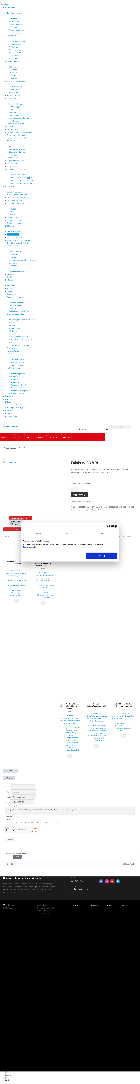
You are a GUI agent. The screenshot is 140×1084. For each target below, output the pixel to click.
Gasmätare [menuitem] (13, 72)
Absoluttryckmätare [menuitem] (16, 146)
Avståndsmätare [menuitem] (13, 163)
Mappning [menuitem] (11, 274)
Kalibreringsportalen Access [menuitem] (19, 311)
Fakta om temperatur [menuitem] (17, 373)
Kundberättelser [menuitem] (13, 351)
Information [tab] (70, 534)
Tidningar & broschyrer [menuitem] (15, 408)
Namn (8, 787)
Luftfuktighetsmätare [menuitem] (17, 41)
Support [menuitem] (10, 291)
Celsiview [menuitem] (12, 308)
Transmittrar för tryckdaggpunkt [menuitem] (21, 177)
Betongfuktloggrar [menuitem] (16, 50)
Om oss (75, 905)
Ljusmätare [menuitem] (13, 78)
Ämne (7, 802)
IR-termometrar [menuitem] (15, 21)
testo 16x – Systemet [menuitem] (15, 200)
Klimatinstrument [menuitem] (16, 89)
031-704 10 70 (55, 437)
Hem (7, 448)
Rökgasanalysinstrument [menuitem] (16, 138)
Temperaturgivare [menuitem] (15, 33)
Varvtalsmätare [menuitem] (13, 158)
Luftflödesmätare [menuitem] (15, 87)
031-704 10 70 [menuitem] (12, 396)
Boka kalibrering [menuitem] (13, 234)
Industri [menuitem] (12, 325)
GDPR (8, 819)
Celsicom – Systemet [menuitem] (15, 217)
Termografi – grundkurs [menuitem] (17, 362)
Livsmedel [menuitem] (12, 334)
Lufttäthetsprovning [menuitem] (16, 365)
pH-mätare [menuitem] (11, 126)
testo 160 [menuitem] (12, 209)
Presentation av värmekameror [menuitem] (20, 339)
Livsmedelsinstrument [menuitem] (15, 124)
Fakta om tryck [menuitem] (14, 382)
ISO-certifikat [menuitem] (12, 416)
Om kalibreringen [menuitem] (13, 231)
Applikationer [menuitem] (12, 348)
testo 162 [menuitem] (12, 212)
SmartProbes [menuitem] (12, 166)
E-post (8, 797)
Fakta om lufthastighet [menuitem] (17, 385)
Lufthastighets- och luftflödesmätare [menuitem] (23, 260)
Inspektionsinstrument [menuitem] (16, 160)
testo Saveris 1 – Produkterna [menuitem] (18, 197)
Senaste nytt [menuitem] (12, 294)
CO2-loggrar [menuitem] (13, 70)
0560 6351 (130, 507)
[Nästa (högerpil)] (136, 542)
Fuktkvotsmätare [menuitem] (15, 44)
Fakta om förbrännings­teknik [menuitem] (20, 391)
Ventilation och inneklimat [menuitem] (19, 345)
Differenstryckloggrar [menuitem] (17, 152)
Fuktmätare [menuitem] (13, 254)
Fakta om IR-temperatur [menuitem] (18, 376)
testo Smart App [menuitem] (15, 305)
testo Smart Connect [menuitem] (17, 302)
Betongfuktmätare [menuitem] (16, 53)
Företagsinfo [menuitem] (10, 410)
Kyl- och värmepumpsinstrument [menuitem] (19, 132)
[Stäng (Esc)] (137, 2)
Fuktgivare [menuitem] (13, 58)
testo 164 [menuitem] (12, 214)
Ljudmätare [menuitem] (13, 75)
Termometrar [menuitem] (14, 18)
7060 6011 (90, 510)
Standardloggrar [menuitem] (15, 106)
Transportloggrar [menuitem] (15, 109)
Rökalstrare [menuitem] (13, 92)
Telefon (8, 792)
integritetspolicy (30, 547)
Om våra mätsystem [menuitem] (14, 192)
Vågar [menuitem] (11, 268)
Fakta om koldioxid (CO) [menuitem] (18, 393)
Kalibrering (28, 437)
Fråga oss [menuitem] (8, 399)
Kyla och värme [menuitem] (14, 328)
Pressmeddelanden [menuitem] (14, 405)
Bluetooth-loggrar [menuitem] (16, 115)
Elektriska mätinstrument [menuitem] (17, 135)
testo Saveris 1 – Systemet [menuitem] (17, 195)
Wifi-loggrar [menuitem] (13, 112)
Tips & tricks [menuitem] (11, 288)
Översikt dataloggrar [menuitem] (16, 104)
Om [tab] (102, 534)
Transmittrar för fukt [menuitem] (17, 175)
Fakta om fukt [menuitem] (14, 379)
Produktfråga (11, 806)
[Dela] (132, 2)
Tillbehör (13, 448)
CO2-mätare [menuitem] (13, 67)
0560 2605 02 (113, 507)
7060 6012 (98, 510)
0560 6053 (122, 507)
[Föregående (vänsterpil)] (4, 542)
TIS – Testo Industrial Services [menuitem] (18, 243)
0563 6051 (74, 510)
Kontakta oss (93, 905)
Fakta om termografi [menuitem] (16, 388)
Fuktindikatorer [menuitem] (15, 55)
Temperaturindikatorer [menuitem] (17, 30)
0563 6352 (82, 510)
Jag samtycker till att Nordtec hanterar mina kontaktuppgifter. (36, 822)
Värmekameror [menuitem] (12, 129)
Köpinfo (108, 905)
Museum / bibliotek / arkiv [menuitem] (18, 337)
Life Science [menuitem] (13, 331)
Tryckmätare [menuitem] (13, 257)
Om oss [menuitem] (10, 413)
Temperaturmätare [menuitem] (16, 251)
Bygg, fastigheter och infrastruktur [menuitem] (22, 319)
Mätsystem (16, 437)
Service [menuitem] (9, 277)
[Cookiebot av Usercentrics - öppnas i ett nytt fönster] (107, 526)
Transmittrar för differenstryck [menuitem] (20, 183)
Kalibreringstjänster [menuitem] (14, 237)
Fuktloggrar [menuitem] (13, 47)
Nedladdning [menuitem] (12, 285)
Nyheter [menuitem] (8, 402)
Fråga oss (68, 437)
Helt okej (101, 556)
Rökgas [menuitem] (11, 342)
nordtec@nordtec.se (79, 889)
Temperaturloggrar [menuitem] (16, 24)
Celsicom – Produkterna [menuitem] (16, 220)
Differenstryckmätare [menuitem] (17, 149)
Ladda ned (17, 857)
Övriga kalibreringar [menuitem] (16, 271)
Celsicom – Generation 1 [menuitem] (16, 223)
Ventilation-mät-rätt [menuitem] (17, 359)
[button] (4, 459)
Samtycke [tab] (37, 534)
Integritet (125, 905)
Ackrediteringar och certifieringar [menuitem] (19, 240)
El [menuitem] (9, 322)
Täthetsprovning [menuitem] (13, 95)
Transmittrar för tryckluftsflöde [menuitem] (21, 180)
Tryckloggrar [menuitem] (13, 155)
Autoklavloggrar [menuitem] (15, 121)
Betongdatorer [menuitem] (14, 27)
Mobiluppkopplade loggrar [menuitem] (19, 118)
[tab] (20, 518)
